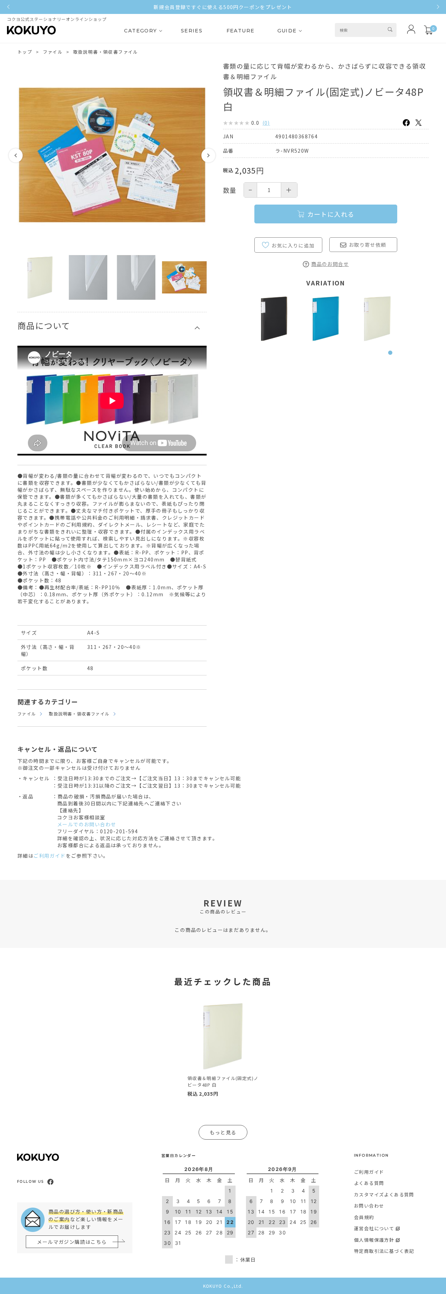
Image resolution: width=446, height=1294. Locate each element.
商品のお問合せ (330, 263)
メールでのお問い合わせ (86, 824)
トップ (24, 51)
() (266, 122)
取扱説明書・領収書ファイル (105, 51)
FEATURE (240, 31)
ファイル (53, 51)
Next (208, 155)
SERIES (191, 31)
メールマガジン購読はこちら (72, 1241)
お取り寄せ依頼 (367, 244)
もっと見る (223, 1132)
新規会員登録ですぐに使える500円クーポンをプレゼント (223, 6)
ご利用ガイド (49, 855)
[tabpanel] (274, 318)
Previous (16, 155)
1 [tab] (392, 356)
